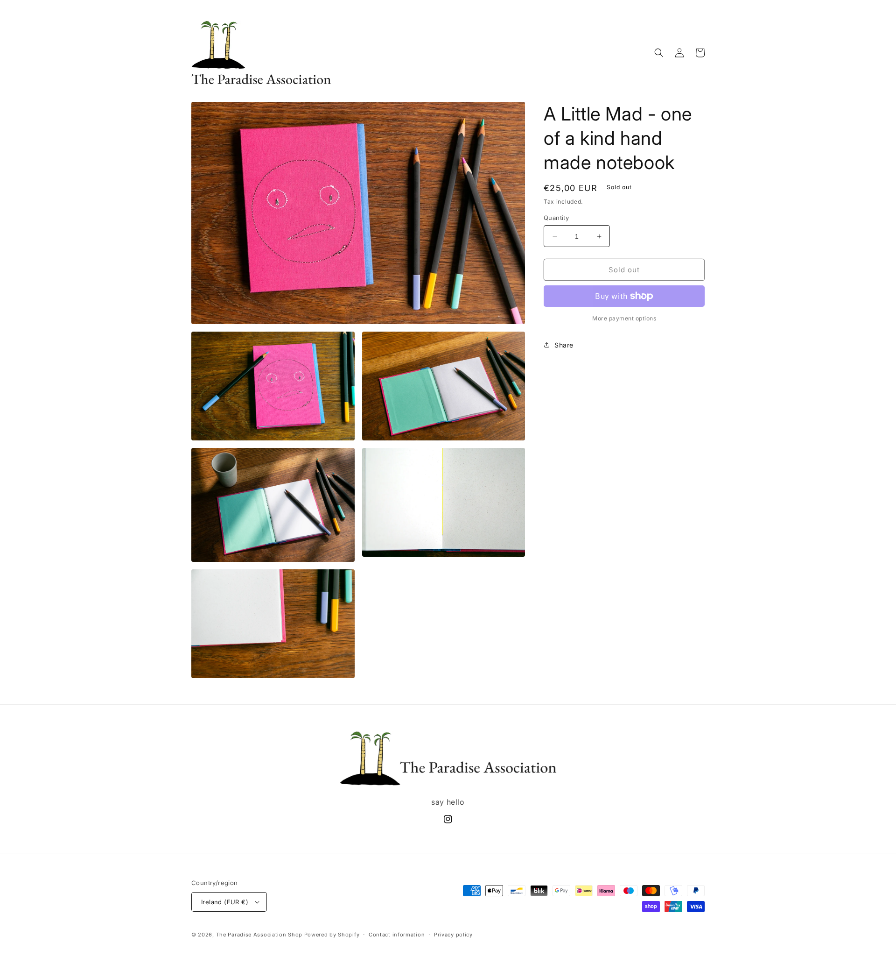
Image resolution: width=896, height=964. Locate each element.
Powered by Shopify (332, 934)
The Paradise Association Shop (259, 934)
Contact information (397, 934)
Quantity (556, 217)
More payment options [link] (624, 318)
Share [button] (564, 345)
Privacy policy (453, 934)
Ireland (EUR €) (224, 902)
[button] (659, 53)
